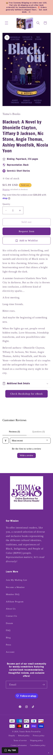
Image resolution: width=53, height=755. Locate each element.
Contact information (19, 745)
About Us (10, 608)
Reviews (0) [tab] (14, 431)
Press (8, 644)
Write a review (26, 455)
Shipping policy (36, 740)
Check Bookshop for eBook (26, 393)
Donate (9, 623)
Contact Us (11, 616)
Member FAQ (12, 594)
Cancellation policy (37, 745)
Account (10, 652)
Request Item (26, 231)
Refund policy (24, 736)
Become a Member (15, 587)
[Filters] (6, 441)
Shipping (6, 189)
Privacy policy (38, 736)
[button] (6, 23)
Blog (8, 637)
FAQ (8, 630)
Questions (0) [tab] (38, 431)
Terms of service (20, 740)
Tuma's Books (25, 732)
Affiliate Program (14, 601)
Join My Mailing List (16, 580)
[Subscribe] (43, 685)
